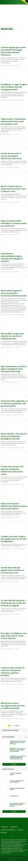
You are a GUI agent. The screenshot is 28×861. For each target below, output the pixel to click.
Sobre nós (5, 827)
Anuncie (21, 829)
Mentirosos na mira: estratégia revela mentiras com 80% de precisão (13, 705)
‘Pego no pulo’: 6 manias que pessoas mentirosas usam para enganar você (13, 121)
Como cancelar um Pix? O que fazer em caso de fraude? (17, 805)
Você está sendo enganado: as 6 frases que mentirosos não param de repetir (14, 403)
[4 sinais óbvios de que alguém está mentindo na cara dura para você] (14, 558)
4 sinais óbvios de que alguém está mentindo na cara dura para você (12, 570)
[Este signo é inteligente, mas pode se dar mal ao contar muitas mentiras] (14, 624)
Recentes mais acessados (10, 730)
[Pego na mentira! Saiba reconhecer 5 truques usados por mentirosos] (14, 212)
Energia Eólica (14, 796)
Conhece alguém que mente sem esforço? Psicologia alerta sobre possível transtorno (13, 51)
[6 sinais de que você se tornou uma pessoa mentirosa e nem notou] (14, 144)
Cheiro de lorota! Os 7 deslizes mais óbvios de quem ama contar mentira (14, 506)
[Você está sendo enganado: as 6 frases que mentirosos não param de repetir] (14, 392)
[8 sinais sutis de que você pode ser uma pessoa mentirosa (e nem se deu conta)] (14, 457)
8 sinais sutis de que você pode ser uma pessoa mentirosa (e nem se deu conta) (12, 470)
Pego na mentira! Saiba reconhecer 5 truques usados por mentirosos (14, 223)
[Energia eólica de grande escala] (5, 790)
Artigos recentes (8, 769)
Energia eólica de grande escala (17, 788)
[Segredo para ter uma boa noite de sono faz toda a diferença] (5, 742)
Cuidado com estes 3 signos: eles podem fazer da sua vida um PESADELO (13, 539)
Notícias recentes (8, 737)
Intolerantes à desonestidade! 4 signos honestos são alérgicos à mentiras (12, 257)
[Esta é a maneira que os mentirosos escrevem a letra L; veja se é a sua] (14, 177)
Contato (4, 832)
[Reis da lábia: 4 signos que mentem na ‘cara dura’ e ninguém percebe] (14, 324)
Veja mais (14, 764)
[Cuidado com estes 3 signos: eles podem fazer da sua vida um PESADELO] (14, 527)
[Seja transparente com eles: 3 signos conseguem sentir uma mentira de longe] (14, 357)
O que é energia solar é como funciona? (17, 781)
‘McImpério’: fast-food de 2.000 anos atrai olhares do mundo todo (17, 750)
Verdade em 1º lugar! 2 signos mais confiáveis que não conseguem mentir (14, 87)
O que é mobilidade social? (15, 773)
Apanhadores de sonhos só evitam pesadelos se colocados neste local (18, 757)
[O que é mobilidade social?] (5, 775)
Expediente (14, 827)
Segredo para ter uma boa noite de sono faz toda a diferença (18, 742)
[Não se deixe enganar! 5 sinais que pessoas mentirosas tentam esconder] (14, 281)
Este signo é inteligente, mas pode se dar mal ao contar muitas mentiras (14, 635)
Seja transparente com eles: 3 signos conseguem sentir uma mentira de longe (14, 369)
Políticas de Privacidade (8, 829)
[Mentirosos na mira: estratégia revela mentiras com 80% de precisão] (14, 694)
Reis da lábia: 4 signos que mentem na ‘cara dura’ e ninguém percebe (12, 336)
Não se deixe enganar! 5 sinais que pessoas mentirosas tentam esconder (14, 293)
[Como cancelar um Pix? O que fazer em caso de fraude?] (5, 805)
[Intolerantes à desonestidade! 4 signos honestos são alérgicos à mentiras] (14, 244)
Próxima (16, 725)
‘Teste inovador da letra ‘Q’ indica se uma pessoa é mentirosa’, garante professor (12, 672)
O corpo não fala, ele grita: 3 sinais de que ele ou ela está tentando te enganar (13, 603)
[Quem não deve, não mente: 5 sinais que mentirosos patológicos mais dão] (14, 425)
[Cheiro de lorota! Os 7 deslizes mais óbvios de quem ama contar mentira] (14, 494)
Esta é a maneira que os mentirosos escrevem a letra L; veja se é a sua (13, 188)
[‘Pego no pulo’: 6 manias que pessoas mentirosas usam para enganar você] (14, 110)
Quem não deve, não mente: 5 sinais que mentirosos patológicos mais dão (14, 436)
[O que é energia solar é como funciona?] (5, 782)
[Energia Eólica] (5, 797)
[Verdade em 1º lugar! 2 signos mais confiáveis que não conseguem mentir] (14, 75)
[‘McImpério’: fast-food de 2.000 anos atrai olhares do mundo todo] (5, 750)
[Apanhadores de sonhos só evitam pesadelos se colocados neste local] (5, 757)
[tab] (14, 730)
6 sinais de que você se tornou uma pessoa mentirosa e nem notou (11, 156)
